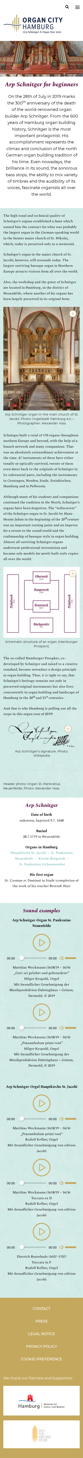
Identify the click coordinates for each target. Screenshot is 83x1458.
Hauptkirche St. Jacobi (28, 852)
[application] (41, 949)
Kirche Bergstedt (52, 858)
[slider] (71, 958)
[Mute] (61, 958)
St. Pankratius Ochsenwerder (42, 864)
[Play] (42, 943)
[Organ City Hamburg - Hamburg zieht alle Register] (34, 31)
